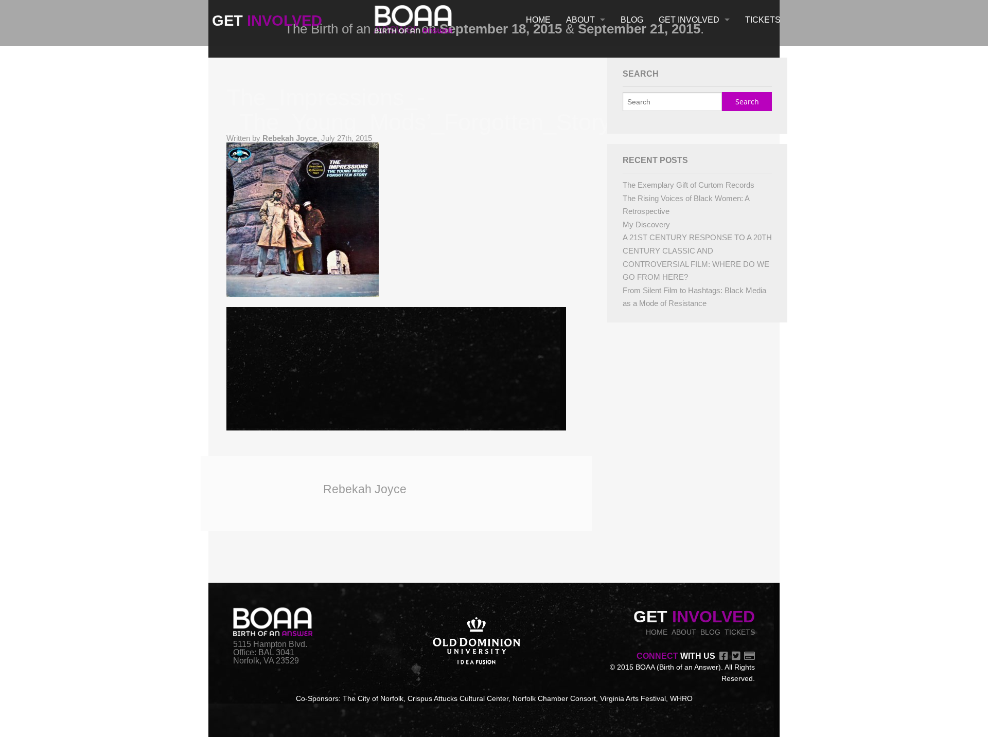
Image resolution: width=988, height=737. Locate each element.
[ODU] (476, 642)
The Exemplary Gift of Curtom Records (688, 185)
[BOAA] (413, 17)
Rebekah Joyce (365, 489)
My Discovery (646, 224)
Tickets (763, 19)
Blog (632, 19)
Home (538, 19)
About (580, 19)
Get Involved (689, 19)
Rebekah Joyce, (291, 138)
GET (267, 20)
